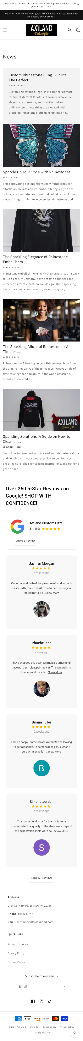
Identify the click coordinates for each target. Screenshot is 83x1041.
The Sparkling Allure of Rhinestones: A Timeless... (36, 349)
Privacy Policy (16, 953)
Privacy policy (67, 1027)
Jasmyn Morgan (41, 563)
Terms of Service (18, 944)
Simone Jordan (41, 802)
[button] (5, 30)
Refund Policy (16, 962)
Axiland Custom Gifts (46, 523)
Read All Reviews (41, 877)
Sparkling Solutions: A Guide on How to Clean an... (36, 439)
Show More (52, 592)
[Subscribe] (63, 986)
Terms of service (43, 1032)
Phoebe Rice (41, 643)
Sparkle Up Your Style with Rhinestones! (37, 171)
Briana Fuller (41, 722)
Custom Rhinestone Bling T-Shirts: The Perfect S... (38, 77)
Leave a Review (25, 540)
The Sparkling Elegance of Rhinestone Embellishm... (35, 259)
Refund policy (49, 1027)
